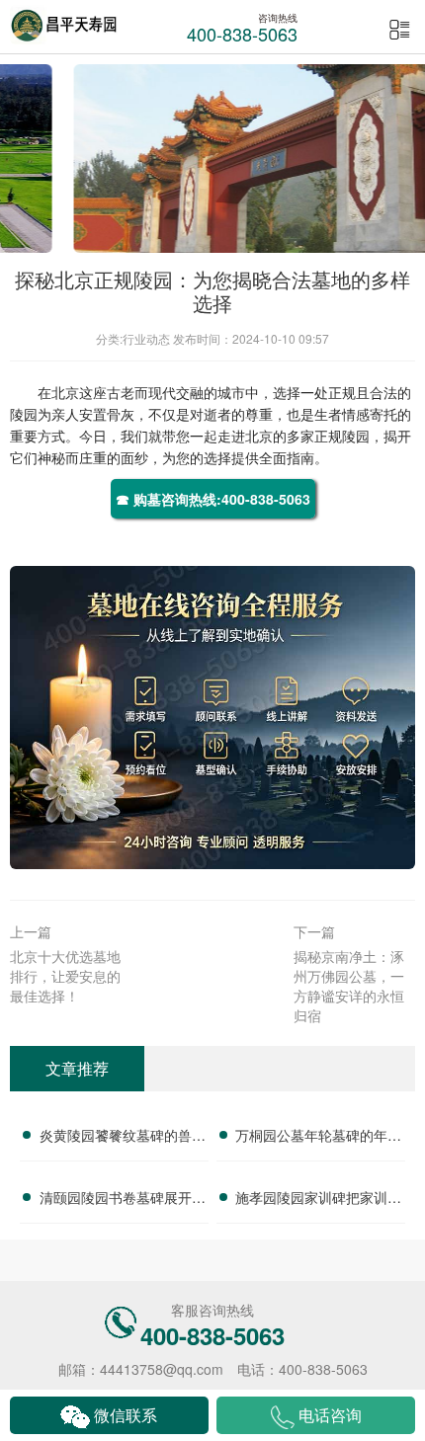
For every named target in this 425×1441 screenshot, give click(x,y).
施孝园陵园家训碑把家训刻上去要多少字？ (318, 1200)
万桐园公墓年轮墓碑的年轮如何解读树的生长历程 (318, 1138)
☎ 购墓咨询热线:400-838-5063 (213, 499)
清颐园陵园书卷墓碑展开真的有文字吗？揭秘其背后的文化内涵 (123, 1200)
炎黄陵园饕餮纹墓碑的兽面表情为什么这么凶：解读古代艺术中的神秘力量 (123, 1138)
